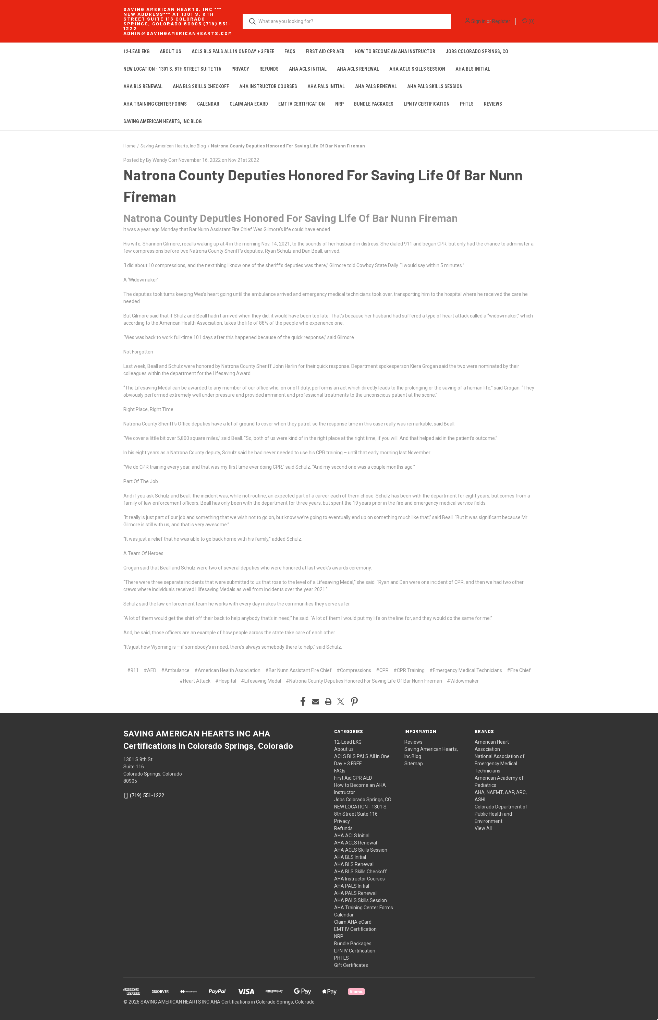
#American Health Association (227, 670)
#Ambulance (175, 670)
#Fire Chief (519, 670)
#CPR (382, 670)
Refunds (269, 69)
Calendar (208, 104)
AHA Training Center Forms (155, 104)
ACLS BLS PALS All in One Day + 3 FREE (233, 51)
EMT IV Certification (301, 104)
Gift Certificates (351, 965)
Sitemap (413, 763)
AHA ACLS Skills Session (417, 69)
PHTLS (467, 104)
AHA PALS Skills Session (435, 86)
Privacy (240, 69)
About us (170, 51)
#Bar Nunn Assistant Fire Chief (298, 670)
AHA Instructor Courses (268, 86)
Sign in (478, 21)
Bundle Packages (373, 104)
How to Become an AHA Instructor (395, 51)
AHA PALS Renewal (376, 86)
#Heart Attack (195, 681)
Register (501, 21)
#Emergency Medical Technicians (465, 670)
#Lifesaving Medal (261, 681)
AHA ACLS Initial (308, 69)
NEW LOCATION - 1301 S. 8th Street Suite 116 (172, 69)
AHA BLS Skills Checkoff (201, 86)
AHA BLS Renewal (142, 86)
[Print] (328, 701)
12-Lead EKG (136, 51)
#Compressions (354, 670)
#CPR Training (409, 670)
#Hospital (225, 681)
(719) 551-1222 (147, 795)
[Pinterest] (354, 701)
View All (483, 828)
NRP (339, 104)
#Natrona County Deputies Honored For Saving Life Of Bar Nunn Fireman (364, 681)
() (531, 21)
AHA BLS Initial (472, 69)
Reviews (493, 104)
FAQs (289, 51)
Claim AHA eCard (249, 104)
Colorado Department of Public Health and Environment (501, 814)
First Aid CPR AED (325, 51)
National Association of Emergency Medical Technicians (500, 763)
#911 (133, 670)
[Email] (315, 701)
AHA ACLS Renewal (358, 69)
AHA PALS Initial (326, 86)
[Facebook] (303, 701)
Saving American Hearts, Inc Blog (162, 121)
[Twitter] (340, 701)
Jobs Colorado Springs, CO (477, 51)
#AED (150, 670)
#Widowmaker (463, 681)
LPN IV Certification (427, 104)
